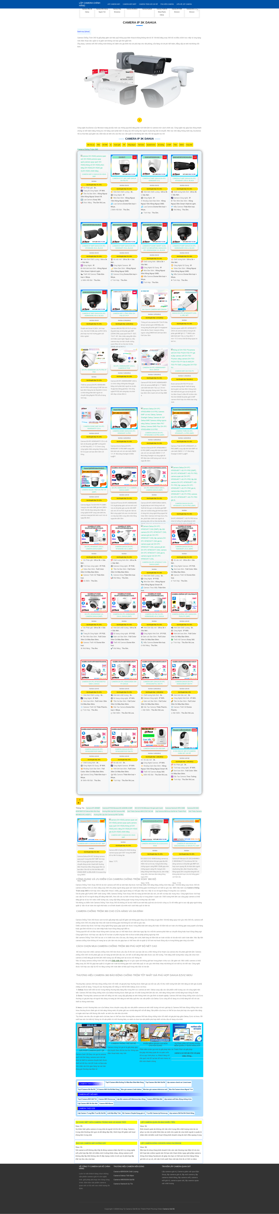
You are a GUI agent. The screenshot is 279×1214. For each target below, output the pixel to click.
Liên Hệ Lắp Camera (184, 4)
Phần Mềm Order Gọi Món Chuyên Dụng (155, 1045)
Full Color (141, 145)
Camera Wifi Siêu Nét (154, 1099)
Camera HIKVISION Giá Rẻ (124, 1180)
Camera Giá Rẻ (169, 1209)
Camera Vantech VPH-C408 (175, 808)
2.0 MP (169, 145)
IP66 (98, 145)
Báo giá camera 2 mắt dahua (131, 1089)
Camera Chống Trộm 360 (87, 149)
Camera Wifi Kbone (106, 1103)
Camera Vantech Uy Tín (123, 1184)
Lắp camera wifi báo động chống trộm (178, 1099)
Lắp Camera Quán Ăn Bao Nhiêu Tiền (158, 1122)
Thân (175, 145)
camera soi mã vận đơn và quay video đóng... (187, 1054)
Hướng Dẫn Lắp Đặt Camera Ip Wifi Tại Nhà (108, 814)
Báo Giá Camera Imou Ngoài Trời (181, 1089)
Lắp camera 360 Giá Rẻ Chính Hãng (181, 1113)
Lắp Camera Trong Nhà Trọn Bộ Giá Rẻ (91, 1113)
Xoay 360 (189, 145)
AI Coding (161, 145)
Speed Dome (151, 145)
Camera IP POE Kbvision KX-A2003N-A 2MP (117, 808)
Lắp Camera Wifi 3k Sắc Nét (88, 1103)
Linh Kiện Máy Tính (114, 1113)
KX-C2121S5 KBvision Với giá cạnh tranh (149, 808)
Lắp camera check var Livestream (179, 1082)
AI (110, 145)
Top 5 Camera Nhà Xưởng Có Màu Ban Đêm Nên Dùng (124, 1082)
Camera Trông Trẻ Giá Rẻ (123, 1043)
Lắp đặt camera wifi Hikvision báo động (131, 1099)
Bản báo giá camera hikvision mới (155, 1089)
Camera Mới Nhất (129, 4)
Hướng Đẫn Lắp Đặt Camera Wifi (113, 811)
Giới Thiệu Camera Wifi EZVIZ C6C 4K (140, 811)
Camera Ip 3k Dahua (139, 22)
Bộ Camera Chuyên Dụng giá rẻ (133, 1113)
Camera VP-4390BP (93, 808)
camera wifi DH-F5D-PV (184, 371)
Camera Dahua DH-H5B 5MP (154, 748)
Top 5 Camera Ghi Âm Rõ (86, 1089)
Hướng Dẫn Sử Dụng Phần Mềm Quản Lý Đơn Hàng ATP (187, 1045)
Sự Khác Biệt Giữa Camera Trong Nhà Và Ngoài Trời (101, 1122)
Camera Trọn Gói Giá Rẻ (148, 4)
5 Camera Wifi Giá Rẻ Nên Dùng (108, 1089)
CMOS (182, 145)
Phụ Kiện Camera (167, 4)
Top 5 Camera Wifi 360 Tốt (87, 1099)
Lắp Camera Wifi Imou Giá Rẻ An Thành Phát (171, 811)
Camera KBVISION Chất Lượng (126, 1172)
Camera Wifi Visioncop (107, 1099)
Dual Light (117, 145)
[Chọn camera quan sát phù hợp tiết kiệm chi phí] (198, 9)
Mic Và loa (90, 145)
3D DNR (104, 145)
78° (124, 145)
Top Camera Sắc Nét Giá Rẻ (155, 1082)
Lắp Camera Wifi (113, 4)
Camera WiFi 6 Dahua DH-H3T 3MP (91, 843)
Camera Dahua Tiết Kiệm (124, 1176)
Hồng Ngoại (131, 145)
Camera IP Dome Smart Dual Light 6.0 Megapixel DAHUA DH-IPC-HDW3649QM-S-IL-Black (154, 248)
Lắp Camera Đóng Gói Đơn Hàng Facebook (161, 1143)
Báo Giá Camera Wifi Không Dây (91, 1143)
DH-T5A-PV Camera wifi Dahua (154, 309)
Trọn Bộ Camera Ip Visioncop (157, 1113)
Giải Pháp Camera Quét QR (91, 1050)
